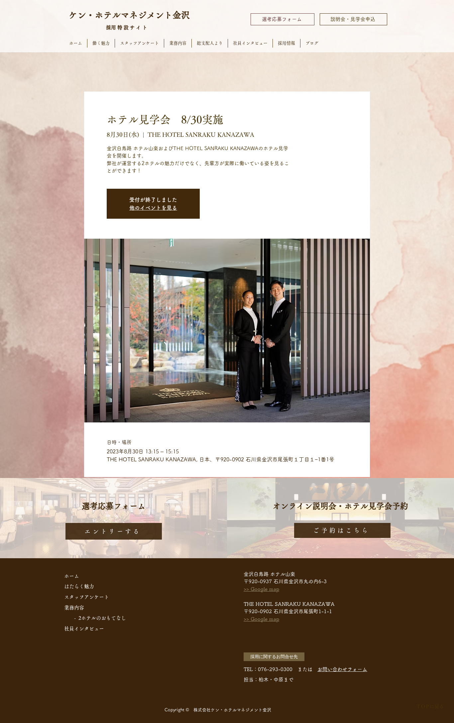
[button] (274, 656)
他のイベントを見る (153, 207)
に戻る (430, 706)
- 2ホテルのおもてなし (100, 617)
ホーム (71, 576)
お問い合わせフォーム (342, 669)
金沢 (181, 15)
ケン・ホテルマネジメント (120, 15)
